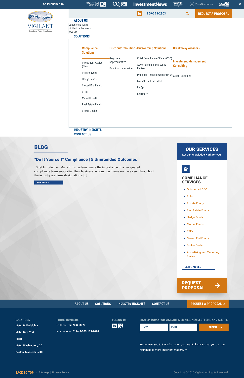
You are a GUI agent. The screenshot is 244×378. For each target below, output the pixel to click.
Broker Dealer (195, 245)
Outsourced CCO (197, 189)
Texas (18, 338)
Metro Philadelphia (26, 325)
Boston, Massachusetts (29, 352)
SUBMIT (213, 327)
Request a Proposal (213, 14)
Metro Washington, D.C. (29, 345)
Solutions (103, 304)
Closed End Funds (198, 238)
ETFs (190, 231)
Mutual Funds (195, 224)
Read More (42, 182)
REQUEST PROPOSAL (193, 285)
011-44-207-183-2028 (86, 331)
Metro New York (25, 332)
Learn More (192, 267)
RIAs (190, 196)
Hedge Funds (195, 217)
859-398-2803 (156, 13)
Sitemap (44, 372)
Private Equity (195, 203)
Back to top (24, 373)
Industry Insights (131, 304)
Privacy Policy (60, 372)
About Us (81, 304)
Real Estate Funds (198, 210)
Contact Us (160, 304)
